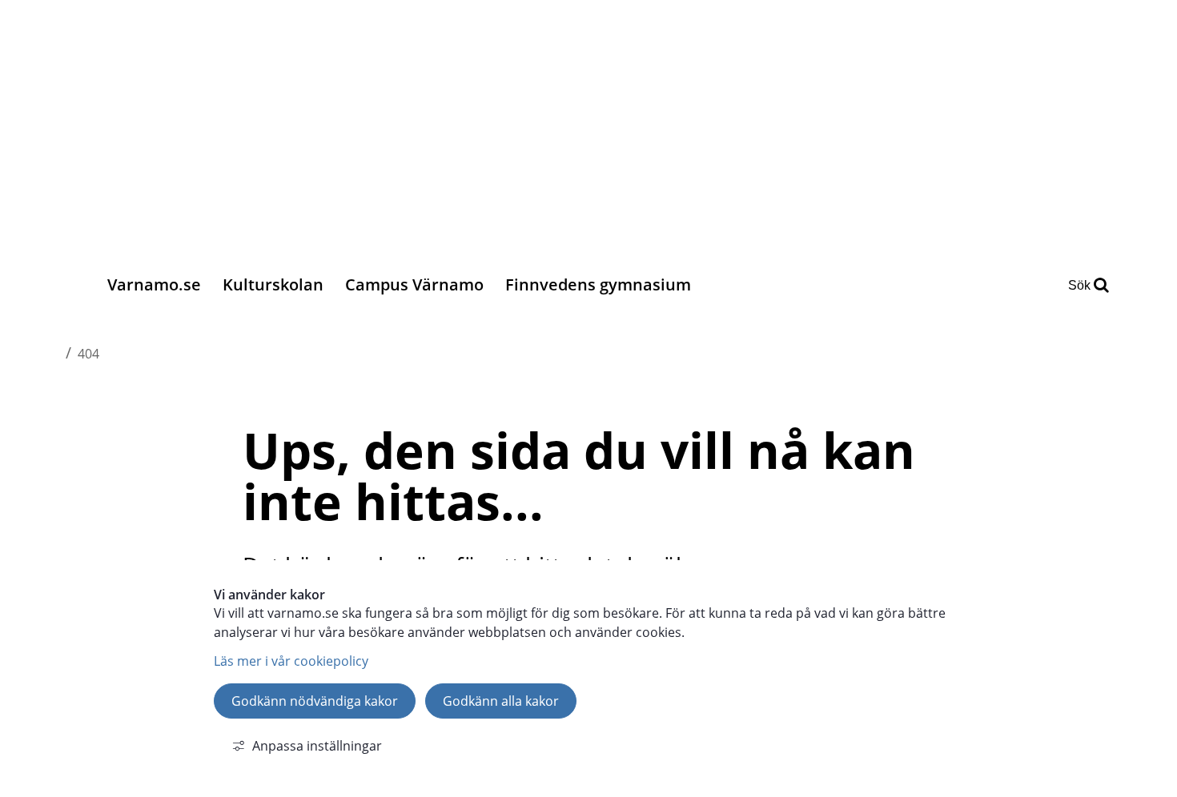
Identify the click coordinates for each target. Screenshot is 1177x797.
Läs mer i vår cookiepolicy (291, 661)
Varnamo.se (154, 284)
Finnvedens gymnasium (598, 284)
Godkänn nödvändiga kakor (314, 701)
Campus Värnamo (414, 284)
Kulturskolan (273, 284)
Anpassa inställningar (317, 746)
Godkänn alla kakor (501, 701)
